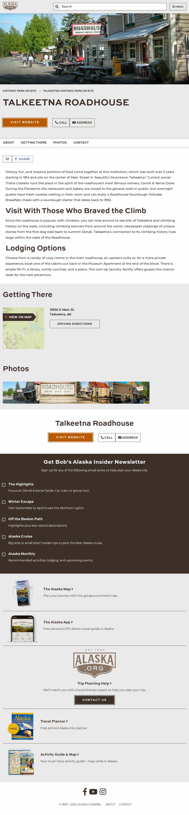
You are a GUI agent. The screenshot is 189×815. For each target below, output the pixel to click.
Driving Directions (74, 324)
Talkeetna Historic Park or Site (68, 91)
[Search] (57, 6)
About (8, 142)
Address (84, 122)
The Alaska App (57, 622)
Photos (60, 142)
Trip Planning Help (93, 683)
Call (62, 122)
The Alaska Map (57, 589)
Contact (81, 142)
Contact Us (95, 700)
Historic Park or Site (19, 91)
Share (24, 159)
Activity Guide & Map (58, 754)
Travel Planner (53, 721)
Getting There (34, 142)
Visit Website (24, 122)
